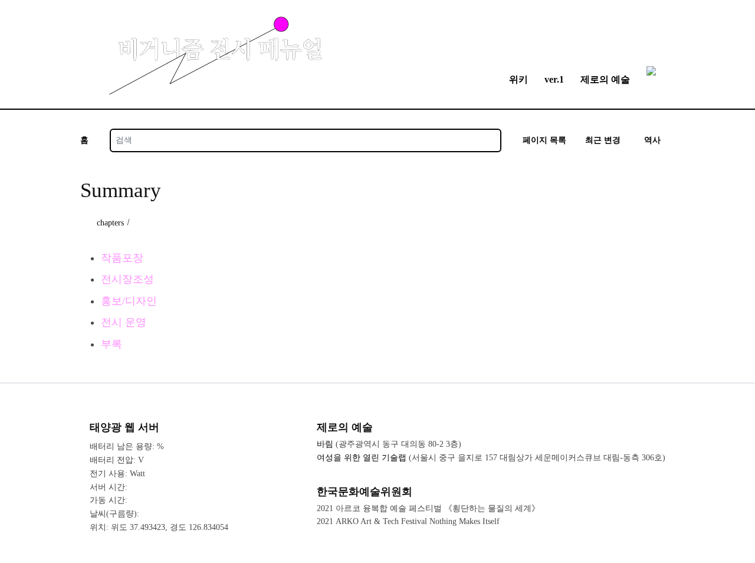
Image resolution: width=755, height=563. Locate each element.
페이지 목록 (544, 140)
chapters (110, 222)
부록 (111, 344)
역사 (652, 140)
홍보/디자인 (129, 301)
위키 (518, 79)
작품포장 (122, 258)
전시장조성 (127, 279)
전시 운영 (123, 322)
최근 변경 (603, 140)
